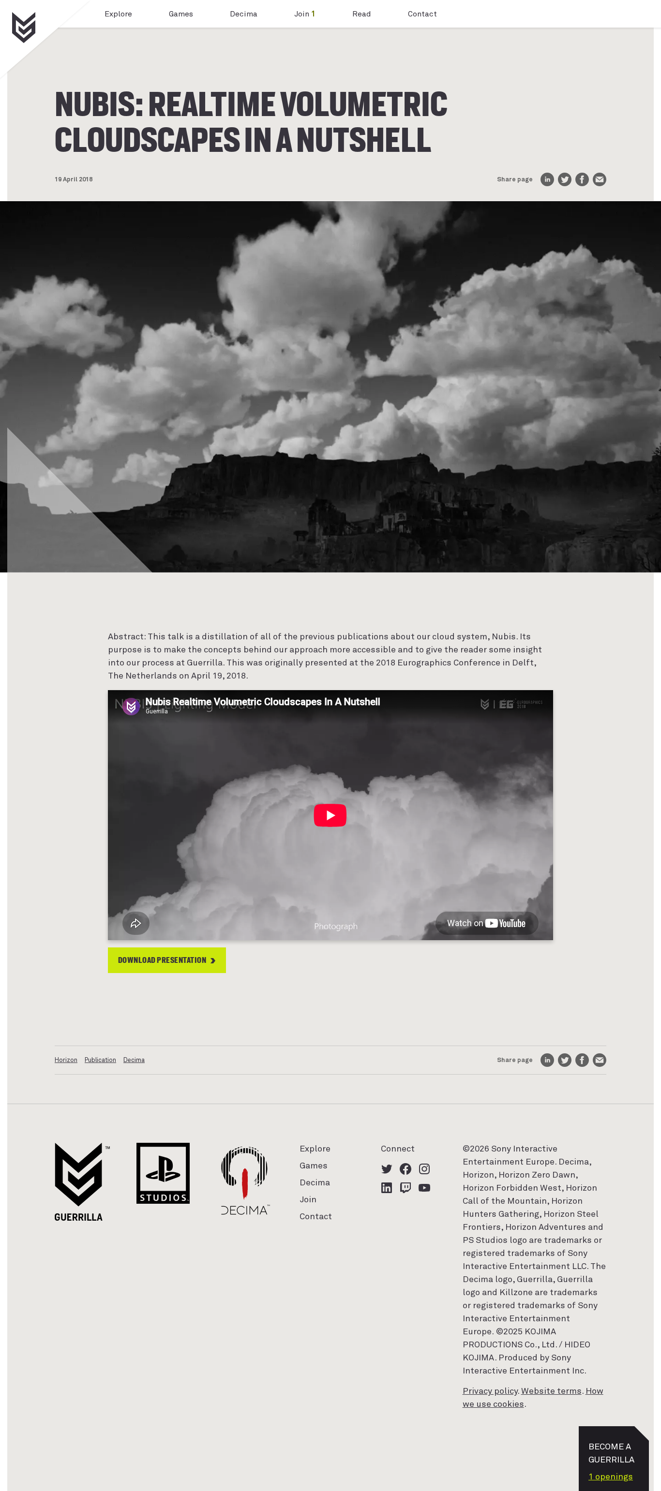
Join (304, 14)
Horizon (66, 1060)
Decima (134, 1060)
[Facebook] (582, 179)
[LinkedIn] (547, 179)
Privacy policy (490, 1391)
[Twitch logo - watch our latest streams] (405, 1188)
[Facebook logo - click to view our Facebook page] (405, 1169)
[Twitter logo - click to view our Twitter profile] (386, 1169)
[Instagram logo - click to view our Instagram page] (424, 1169)
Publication (100, 1060)
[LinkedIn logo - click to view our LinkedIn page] (386, 1188)
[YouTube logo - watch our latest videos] (424, 1188)
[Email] (599, 179)
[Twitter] (564, 179)
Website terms (551, 1391)
